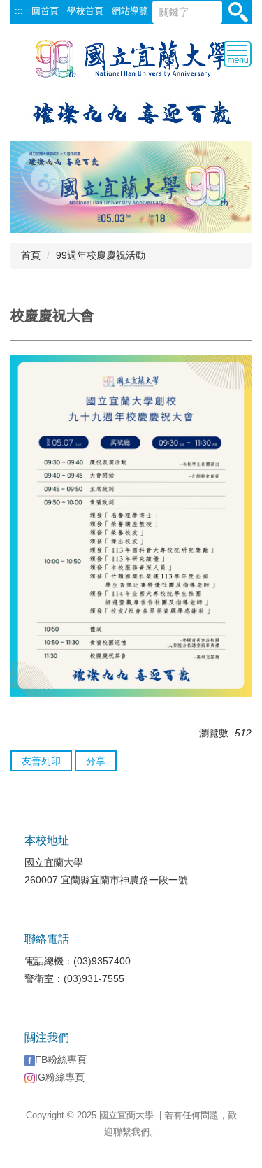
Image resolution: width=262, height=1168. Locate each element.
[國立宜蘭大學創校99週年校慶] (131, 111)
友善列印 (41, 761)
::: (19, 11)
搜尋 (239, 12)
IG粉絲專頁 (60, 1077)
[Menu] (238, 54)
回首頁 (45, 11)
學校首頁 (85, 11)
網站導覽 (130, 11)
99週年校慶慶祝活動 (100, 255)
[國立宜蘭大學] (131, 58)
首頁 (31, 255)
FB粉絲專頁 (61, 1059)
